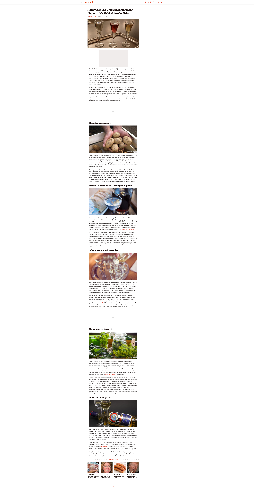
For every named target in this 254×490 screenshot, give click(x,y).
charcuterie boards (110, 374)
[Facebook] (143, 2)
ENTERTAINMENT (120, 2)
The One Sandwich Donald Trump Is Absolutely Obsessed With (132, 477)
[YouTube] (145, 2)
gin (99, 163)
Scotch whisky (100, 303)
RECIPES (98, 2)
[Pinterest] (153, 2)
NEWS (112, 2)
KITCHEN (128, 2)
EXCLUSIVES (105, 2)
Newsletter (169, 2)
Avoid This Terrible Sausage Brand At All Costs (119, 476)
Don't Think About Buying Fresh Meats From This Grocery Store (93, 476)
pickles (116, 99)
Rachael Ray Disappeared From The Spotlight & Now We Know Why (106, 476)
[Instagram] (151, 2)
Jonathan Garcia (92, 16)
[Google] (159, 2)
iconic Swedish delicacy (128, 229)
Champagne (104, 446)
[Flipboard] (156, 2)
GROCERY (135, 2)
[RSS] (161, 2)
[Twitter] (148, 2)
